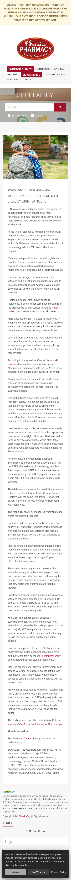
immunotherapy (52, 656)
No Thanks (38, 872)
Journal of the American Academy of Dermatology (35, 724)
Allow (15, 872)
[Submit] (60, 107)
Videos (40, 115)
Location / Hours (54, 74)
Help (54, 68)
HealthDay (25, 816)
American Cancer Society (26, 738)
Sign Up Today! (14, 79)
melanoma (13, 235)
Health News (19, 115)
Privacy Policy (58, 872)
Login (28, 79)
